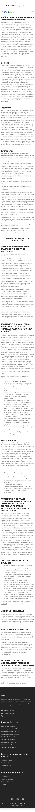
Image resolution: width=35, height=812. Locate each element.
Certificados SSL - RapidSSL (9, 747)
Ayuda (20, 6)
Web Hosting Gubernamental (9, 729)
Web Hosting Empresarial (8, 726)
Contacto (27, 6)
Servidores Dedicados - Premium (10, 737)
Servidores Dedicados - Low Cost (10, 731)
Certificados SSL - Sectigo (8, 739)
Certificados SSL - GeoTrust (8, 742)
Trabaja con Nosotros (7, 779)
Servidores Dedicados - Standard (10, 734)
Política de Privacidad (7, 782)
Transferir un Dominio (7, 763)
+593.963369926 (12, 6)
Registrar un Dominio (6, 760)
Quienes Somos (5, 776)
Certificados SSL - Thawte (8, 744)
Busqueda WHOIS (6, 765)
